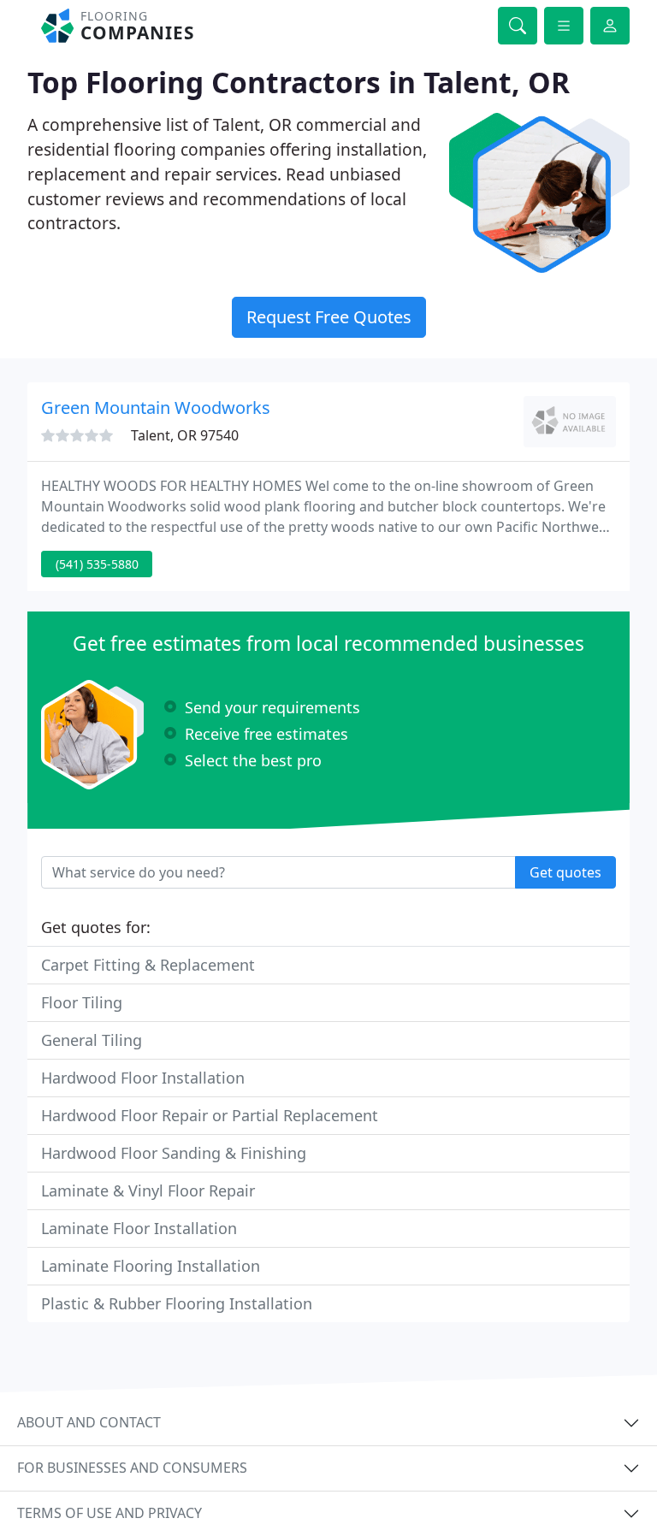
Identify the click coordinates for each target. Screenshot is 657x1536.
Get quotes (565, 872)
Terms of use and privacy (109, 1513)
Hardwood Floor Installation (143, 1077)
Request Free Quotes (328, 316)
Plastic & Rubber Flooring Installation (176, 1303)
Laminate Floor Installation (139, 1228)
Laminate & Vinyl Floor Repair (148, 1190)
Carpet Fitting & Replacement (148, 964)
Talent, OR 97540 (185, 435)
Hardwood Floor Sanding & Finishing (173, 1153)
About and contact (89, 1422)
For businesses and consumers (132, 1467)
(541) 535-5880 (97, 564)
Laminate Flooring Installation (150, 1265)
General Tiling (91, 1040)
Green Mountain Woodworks (155, 407)
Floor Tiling (81, 1002)
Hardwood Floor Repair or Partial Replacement (209, 1115)
